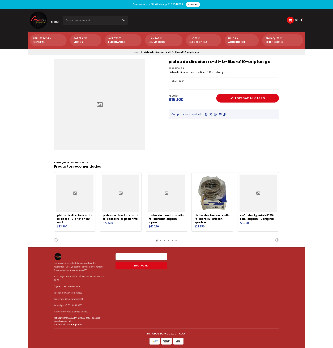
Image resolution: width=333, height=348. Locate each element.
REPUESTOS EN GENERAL (42, 40)
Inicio (136, 52)
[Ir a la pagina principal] (38, 20)
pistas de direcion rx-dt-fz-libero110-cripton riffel (120, 217)
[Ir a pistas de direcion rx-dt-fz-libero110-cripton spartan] (212, 193)
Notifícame (141, 265)
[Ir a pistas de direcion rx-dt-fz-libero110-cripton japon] (166, 193)
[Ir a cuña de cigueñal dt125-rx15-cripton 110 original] (258, 193)
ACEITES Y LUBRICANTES (116, 40)
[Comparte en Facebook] (206, 114)
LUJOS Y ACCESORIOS (236, 40)
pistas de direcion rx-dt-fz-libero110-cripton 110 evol (74, 219)
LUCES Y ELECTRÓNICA (198, 40)
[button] (224, 114)
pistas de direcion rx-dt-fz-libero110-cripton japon (166, 219)
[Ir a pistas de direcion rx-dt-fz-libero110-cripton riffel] (120, 193)
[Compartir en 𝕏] (210, 114)
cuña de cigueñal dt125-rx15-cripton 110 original (257, 217)
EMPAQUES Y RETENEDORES (274, 40)
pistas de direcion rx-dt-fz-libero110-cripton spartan (212, 219)
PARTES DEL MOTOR (81, 40)
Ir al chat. (193, 4)
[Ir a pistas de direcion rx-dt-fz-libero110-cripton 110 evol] (75, 193)
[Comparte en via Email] (220, 114)
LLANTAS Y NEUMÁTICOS (156, 40)
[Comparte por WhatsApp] (215, 114)
